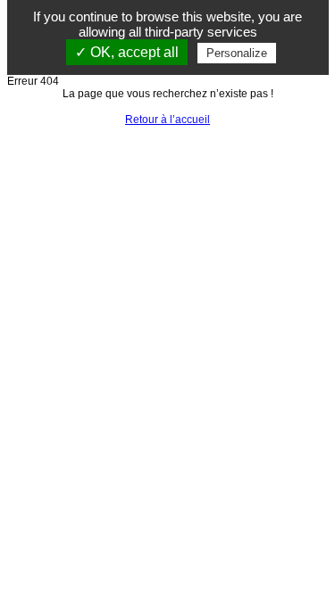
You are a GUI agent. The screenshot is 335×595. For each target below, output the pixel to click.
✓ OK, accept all (127, 52)
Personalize (236, 53)
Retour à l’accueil (167, 119)
